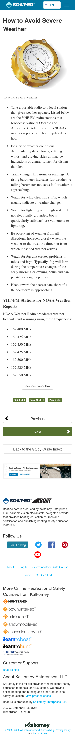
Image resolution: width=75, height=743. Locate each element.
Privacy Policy (63, 730)
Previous (38, 418)
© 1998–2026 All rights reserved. (22, 730)
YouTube (37, 554)
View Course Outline (37, 386)
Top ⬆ (11, 567)
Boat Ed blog (18, 545)
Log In (24, 567)
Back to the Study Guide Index (37, 448)
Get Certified (44, 575)
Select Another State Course (50, 567)
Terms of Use (40, 733)
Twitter (38, 545)
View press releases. (38, 696)
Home (27, 575)
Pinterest (65, 545)
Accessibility (47, 730)
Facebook (51, 545)
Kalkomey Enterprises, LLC (50, 702)
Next (37, 431)
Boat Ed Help (11, 670)
